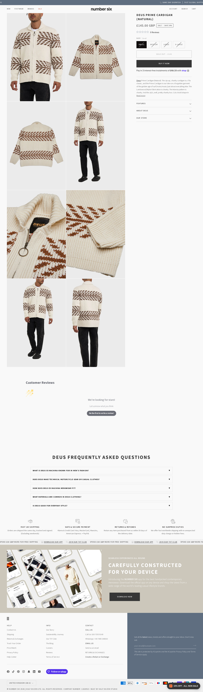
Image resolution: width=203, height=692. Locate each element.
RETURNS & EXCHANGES (95, 652)
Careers (49, 648)
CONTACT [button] (89, 625)
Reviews (49, 652)
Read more (140, 95)
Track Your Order (14, 643)
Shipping (10, 634)
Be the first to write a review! (101, 413)
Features (141, 103)
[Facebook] (8, 671)
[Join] (194, 645)
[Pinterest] (18, 671)
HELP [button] (9, 625)
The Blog (49, 643)
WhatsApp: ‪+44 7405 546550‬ (96, 639)
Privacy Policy (181, 651)
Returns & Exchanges (15, 639)
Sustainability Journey (55, 634)
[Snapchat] (29, 671)
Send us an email (92, 648)
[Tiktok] (13, 671)
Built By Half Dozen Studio (104, 689)
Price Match (11, 648)
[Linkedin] (34, 671)
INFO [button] (48, 625)
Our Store (141, 118)
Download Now (124, 597)
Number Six (14, 689)
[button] (19, 9)
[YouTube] (39, 671)
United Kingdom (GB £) (20, 683)
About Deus (142, 110)
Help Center (11, 657)
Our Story (50, 630)
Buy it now (164, 63)
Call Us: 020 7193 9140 (94, 634)
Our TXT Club (51, 639)
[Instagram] (23, 671)
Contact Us (11, 630)
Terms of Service (53, 657)
